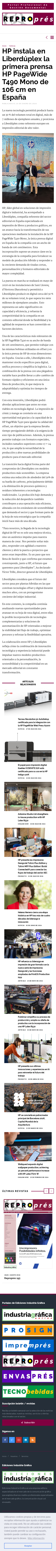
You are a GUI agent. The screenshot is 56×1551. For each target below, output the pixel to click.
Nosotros (14, 1456)
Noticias (12, 46)
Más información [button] (36, 1538)
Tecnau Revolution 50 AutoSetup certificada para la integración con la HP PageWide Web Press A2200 (34, 722)
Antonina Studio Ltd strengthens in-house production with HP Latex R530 (33, 817)
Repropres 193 (12, 1278)
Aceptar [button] (28, 1546)
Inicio (4, 46)
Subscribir (29, 1422)
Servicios (25, 1456)
